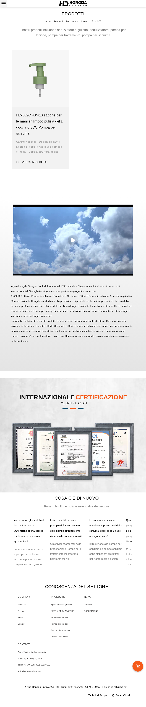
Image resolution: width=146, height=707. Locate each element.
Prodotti (58, 21)
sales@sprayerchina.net (29, 671)
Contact (21, 624)
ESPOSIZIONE (91, 611)
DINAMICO (89, 605)
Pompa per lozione (60, 624)
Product (21, 611)
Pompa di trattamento (61, 630)
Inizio (48, 21)
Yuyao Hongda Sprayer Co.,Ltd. (28, 286)
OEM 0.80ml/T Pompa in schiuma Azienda (107, 686)
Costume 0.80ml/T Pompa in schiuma (75, 326)
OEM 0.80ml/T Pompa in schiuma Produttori (39, 296)
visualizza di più (34, 162)
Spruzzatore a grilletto (61, 605)
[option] (27, 543)
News (20, 617)
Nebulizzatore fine (59, 617)
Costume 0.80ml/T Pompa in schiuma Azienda (93, 296)
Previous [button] (11, 548)
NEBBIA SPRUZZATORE (62, 611)
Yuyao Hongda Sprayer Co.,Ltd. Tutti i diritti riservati (53, 686)
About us (22, 605)
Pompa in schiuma (76, 21)
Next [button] (134, 548)
